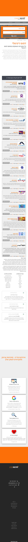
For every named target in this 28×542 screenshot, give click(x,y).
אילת (20, 285)
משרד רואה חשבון (6, 440)
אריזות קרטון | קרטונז (8, 277)
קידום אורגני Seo (14, 504)
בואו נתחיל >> (14, 426)
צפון (20, 277)
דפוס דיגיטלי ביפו (8, 59)
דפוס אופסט (8, 285)
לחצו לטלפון (5, 91)
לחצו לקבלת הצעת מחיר (13, 78)
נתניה (20, 287)
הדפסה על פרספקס (14, 440)
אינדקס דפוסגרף (14, 528)
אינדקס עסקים (14, 527)
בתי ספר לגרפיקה (8, 278)
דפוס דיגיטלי (19, 40)
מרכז (20, 278)
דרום (20, 279)
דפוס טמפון (8, 287)
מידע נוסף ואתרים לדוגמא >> (14, 392)
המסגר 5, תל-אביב (13, 485)
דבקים (8, 282)
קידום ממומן (10, 22)
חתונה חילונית (13, 438)
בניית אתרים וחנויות (14, 503)
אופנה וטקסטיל (14, 522)
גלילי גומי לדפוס (8, 281)
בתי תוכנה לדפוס (8, 279)
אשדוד (20, 286)
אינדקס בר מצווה (14, 525)
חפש (15, 36)
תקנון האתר (14, 507)
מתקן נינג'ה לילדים (6, 438)
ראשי (25, 40)
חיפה (20, 282)
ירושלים (20, 276)
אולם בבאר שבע (19, 438)
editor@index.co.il (13, 483)
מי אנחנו (14, 501)
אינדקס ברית (14, 524)
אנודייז (24, 438)
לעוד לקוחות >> (14, 442)
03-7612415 (13, 481)
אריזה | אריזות (8, 276)
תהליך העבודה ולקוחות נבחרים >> (14, 409)
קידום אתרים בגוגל (17, 22)
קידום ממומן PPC (14, 506)
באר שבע (20, 283)
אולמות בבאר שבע (21, 440)
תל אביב (20, 281)
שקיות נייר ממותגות (5, 52)
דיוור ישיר (8, 283)
